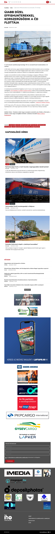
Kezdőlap (6, 7)
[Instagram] (50, 532)
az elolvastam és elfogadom (23, 457)
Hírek (11, 7)
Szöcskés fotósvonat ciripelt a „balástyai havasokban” (21, 244)
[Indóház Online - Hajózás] (18, 2)
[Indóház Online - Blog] (14, 2)
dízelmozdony (24, 125)
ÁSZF (30, 516)
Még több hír (27, 289)
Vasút (7, 164)
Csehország (12, 125)
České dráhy (34, 125)
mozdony (18, 125)
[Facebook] (48, 532)
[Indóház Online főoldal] (20, 2)
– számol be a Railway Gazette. (42, 102)
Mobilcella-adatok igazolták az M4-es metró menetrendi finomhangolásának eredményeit (24, 274)
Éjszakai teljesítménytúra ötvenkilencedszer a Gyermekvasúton (20, 280)
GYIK (30, 522)
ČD (29, 125)
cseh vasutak (8, 126)
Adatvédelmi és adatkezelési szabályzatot (18, 457)
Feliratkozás (10, 461)
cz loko (13, 126)
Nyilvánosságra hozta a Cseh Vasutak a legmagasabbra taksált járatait (27, 167)
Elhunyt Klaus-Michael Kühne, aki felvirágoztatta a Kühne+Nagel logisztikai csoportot (26, 268)
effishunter (37, 126)
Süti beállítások (43, 532)
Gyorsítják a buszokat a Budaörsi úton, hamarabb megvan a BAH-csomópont (24, 285)
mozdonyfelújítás (20, 126)
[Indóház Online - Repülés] (9, 2)
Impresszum (32, 520)
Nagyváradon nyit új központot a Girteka (14, 263)
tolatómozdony (41, 125)
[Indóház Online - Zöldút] (16, 2)
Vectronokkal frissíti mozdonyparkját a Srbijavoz (19, 206)
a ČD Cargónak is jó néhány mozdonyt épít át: (20, 90)
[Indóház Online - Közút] (12, 2)
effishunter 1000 (29, 126)
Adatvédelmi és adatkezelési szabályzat (39, 518)
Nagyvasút (12, 164)
